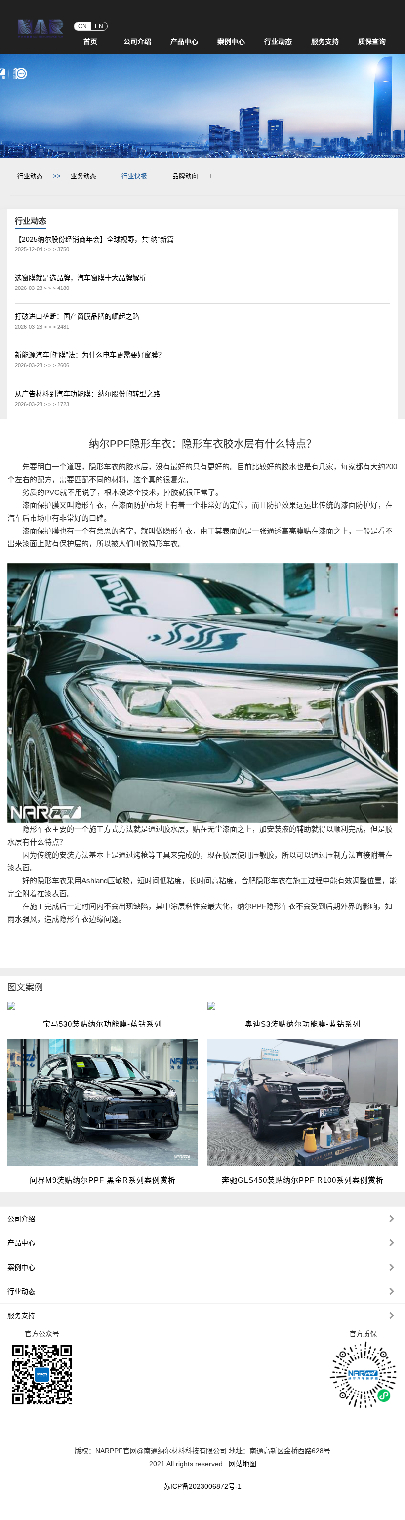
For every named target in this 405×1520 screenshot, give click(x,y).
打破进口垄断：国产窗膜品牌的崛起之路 (77, 316)
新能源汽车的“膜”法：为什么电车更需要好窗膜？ (90, 355)
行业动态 (30, 176)
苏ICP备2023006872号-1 (202, 1486)
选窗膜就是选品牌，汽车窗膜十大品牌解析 (80, 278)
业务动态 (83, 176)
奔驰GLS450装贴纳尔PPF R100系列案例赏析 (303, 1180)
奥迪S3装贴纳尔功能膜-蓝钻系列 (303, 1024)
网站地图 (242, 1464)
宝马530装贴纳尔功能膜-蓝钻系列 (102, 1024)
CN (82, 26)
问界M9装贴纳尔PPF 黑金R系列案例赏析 (103, 1180)
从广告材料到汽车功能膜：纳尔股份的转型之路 (87, 394)
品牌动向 (185, 176)
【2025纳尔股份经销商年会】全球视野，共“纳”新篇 (94, 239)
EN (99, 26)
